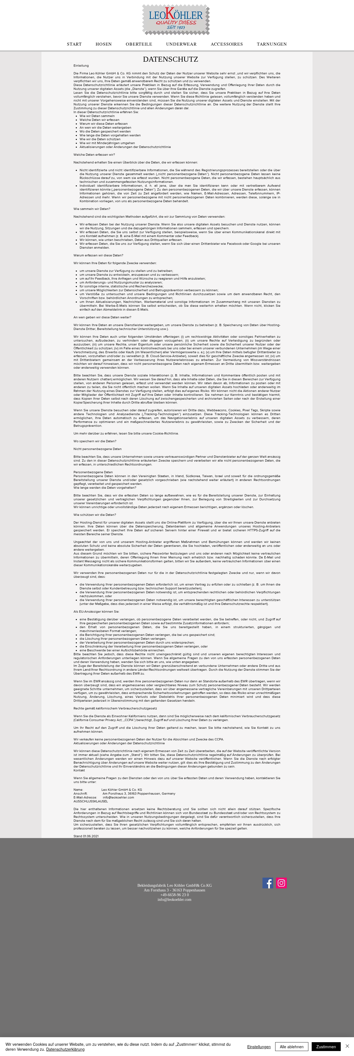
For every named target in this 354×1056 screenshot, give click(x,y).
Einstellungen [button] (259, 1046)
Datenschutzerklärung (65, 1049)
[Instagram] (281, 883)
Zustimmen (326, 1046)
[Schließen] (347, 1047)
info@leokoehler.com (118, 797)
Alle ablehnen (292, 1046)
